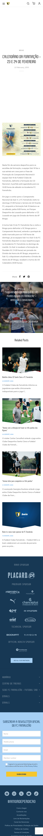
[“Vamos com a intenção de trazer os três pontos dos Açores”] (21, 411)
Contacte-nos (21, 811)
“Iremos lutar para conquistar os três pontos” (17, 481)
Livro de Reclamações (21, 818)
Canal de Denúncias (21, 822)
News (21, 50)
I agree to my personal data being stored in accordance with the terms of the (21, 765)
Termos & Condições (21, 832)
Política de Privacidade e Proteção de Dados (21, 825)
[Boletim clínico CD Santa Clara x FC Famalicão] (21, 360)
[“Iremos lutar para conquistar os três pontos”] (21, 464)
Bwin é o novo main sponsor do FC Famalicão (17, 532)
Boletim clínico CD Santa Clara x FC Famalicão (17, 377)
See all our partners (21, 660)
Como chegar (22, 808)
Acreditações (21, 815)
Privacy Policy (32, 766)
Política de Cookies (22, 829)
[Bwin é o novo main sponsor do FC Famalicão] (21, 515)
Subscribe (21, 774)
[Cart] (33, 3)
